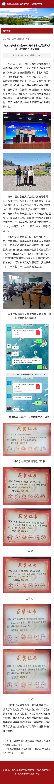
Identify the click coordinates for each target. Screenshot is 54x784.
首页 (14, 39)
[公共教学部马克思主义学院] (27, 3)
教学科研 (20, 39)
